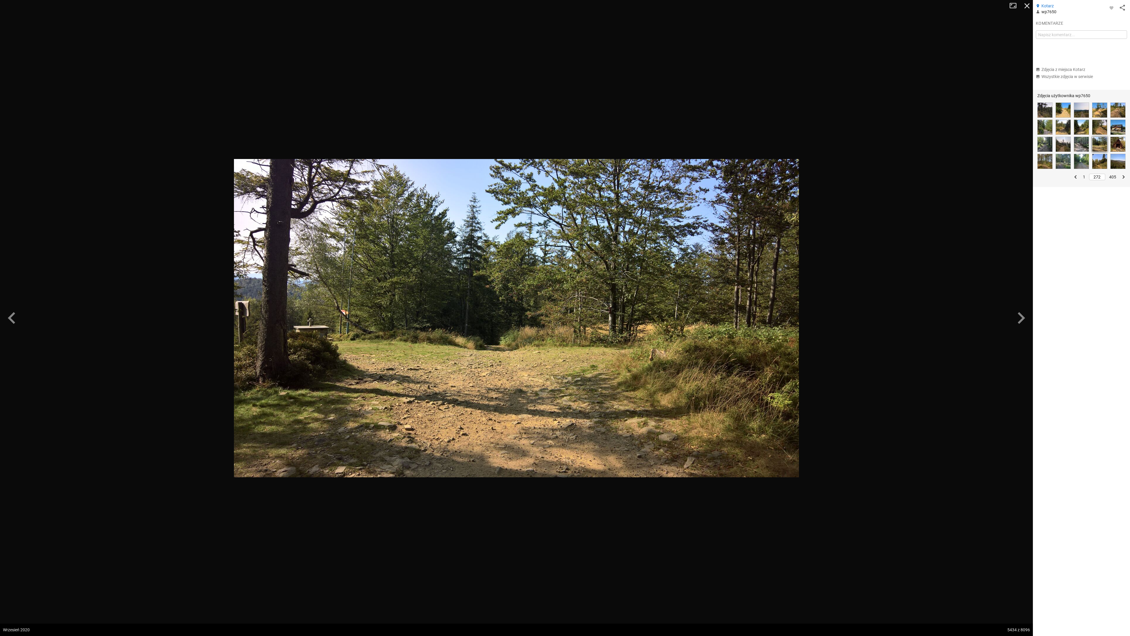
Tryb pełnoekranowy (1015, 6)
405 (1112, 177)
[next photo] (1021, 318)
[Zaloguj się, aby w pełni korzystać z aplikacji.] (1111, 7)
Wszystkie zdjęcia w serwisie (1067, 76)
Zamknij (1027, 6)
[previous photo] (12, 318)
